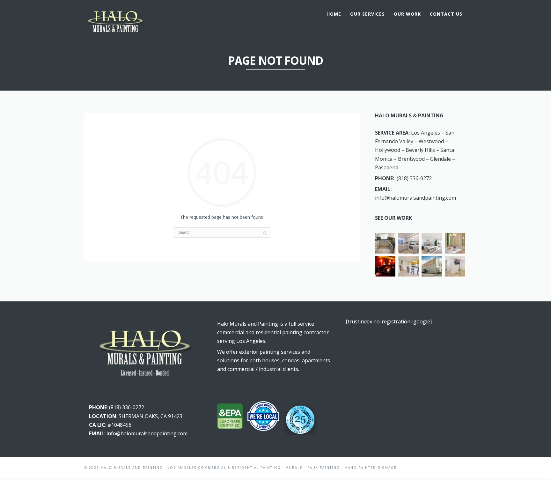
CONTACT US (446, 14)
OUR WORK (407, 14)
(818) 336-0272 (414, 178)
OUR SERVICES (367, 14)
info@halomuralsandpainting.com (415, 197)
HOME (334, 14)
